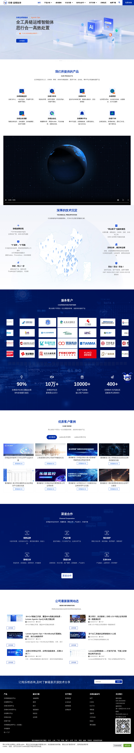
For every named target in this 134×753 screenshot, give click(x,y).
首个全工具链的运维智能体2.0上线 (102, 634)
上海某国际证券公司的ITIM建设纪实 (50, 458)
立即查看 (10, 628)
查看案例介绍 (18, 463)
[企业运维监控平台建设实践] (18, 475)
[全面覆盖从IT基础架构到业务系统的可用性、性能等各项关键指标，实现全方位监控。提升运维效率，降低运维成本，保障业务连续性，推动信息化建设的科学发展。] (82, 449)
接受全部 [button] (127, 745)
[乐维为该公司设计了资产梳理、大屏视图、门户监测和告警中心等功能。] (50, 449)
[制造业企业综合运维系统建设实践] (114, 449)
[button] (9, 364)
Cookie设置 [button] (117, 745)
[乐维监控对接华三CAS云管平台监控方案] (18, 449)
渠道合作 (67, 575)
